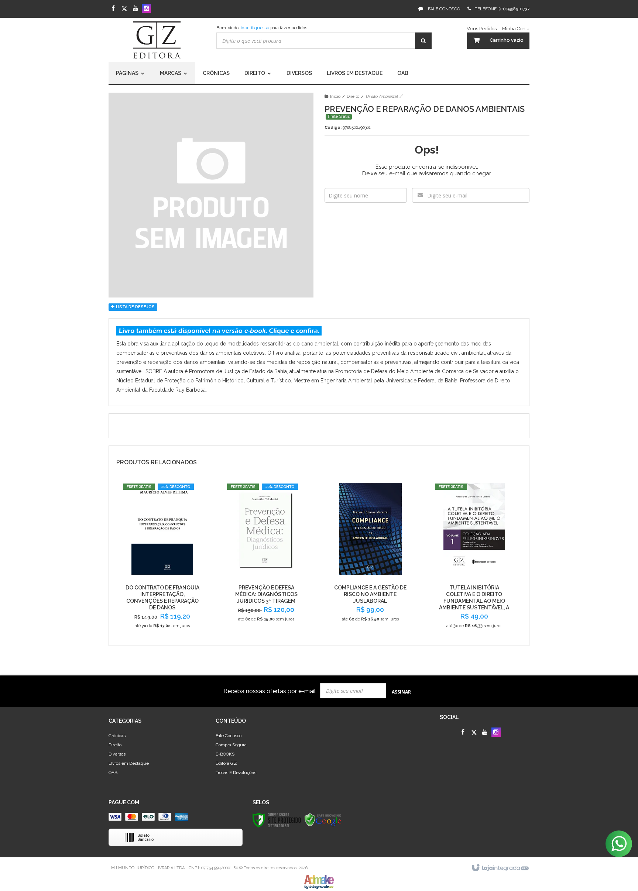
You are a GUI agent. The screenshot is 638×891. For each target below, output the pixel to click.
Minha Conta (515, 28)
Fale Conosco (443, 8)
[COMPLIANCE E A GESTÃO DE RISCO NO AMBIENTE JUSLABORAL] (370, 555)
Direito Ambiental (382, 96)
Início (335, 96)
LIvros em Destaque (129, 763)
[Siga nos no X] (124, 8)
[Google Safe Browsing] (323, 819)
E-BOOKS (225, 754)
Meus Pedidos (481, 28)
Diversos (117, 754)
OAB (113, 772)
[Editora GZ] (157, 40)
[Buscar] (423, 40)
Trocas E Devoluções (236, 772)
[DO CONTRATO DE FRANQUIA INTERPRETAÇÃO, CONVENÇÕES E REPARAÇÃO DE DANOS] (162, 558)
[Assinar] (401, 691)
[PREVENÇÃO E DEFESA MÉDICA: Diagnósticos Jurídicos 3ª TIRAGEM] (266, 555)
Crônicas (117, 735)
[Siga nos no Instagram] (146, 8)
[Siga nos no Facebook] (113, 8)
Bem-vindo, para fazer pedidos (261, 27)
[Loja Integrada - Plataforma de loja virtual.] (499, 868)
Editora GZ (226, 763)
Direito (353, 96)
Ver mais (162, 629)
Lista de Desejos (135, 307)
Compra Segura (231, 744)
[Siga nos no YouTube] (485, 732)
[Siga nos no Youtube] (135, 8)
